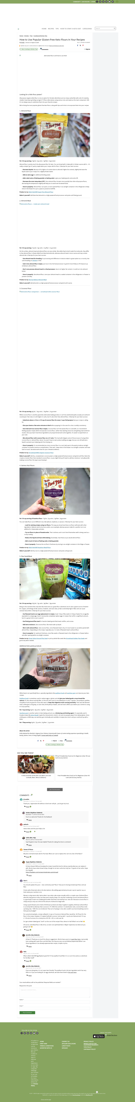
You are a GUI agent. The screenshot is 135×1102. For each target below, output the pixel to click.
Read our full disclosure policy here (56, 45)
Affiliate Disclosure (69, 1043)
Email (21, 1006)
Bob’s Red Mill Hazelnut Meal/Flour (40, 547)
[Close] (97, 1092)
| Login (92, 1)
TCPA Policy (88, 1047)
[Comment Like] (34, 807)
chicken (34, 260)
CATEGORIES (87, 28)
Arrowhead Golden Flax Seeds (75, 638)
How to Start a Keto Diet (70, 28)
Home (44, 28)
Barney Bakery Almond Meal (38, 280)
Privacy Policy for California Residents (91, 1044)
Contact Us (65, 1041)
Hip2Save (65, 1048)
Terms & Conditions (47, 1045)
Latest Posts (66, 1045)
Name (22, 999)
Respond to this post (26, 986)
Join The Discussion (55, 789)
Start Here (43, 1043)
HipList (88, 49)
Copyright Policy (90, 1049)
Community (77, 1)
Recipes (51, 28)
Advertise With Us (46, 1048)
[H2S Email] (85, 45)
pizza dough (34, 715)
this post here (72, 972)
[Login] (117, 1)
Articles (26, 36)
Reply (27, 807)
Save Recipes (86, 1)
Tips (57, 28)
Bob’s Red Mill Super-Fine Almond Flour (41, 192)
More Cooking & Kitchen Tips (29, 49)
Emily (22, 42)
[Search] (114, 28)
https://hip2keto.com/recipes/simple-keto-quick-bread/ (42, 872)
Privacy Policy (89, 1041)
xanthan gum (71, 693)
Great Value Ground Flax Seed (38, 638)
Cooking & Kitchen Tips (40, 36)
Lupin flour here (75, 939)
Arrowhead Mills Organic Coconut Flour (41, 453)
